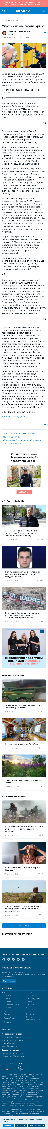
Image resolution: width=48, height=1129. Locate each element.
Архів (28, 1011)
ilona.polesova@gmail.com (14, 1037)
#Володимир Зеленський (15, 440)
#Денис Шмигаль (11, 437)
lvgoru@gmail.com (10, 1043)
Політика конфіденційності (33, 1018)
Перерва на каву (12, 1005)
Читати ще (24, 925)
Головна (6, 20)
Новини (7, 992)
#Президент (36, 440)
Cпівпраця (8, 1022)
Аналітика (32, 996)
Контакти (30, 1014)
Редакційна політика (12, 1018)
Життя (8, 1008)
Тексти (29, 992)
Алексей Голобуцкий (19, 32)
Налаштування (35, 1125)
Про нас (7, 1014)
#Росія (6, 433)
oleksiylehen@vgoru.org (13, 1056)
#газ (24, 433)
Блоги (15, 20)
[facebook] (3, 960)
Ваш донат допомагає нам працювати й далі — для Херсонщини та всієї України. (22, 3)
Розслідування (34, 999)
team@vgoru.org (10, 1046)
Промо (31, 1005)
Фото (30, 1002)
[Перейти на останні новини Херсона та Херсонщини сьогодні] (23, 11)
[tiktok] (23, 960)
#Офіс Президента (12, 443)
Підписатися (9, 981)
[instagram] (8, 960)
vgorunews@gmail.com (12, 1040)
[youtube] (13, 960)
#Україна (15, 433)
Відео (6, 1011)
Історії (8, 996)
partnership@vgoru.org (12, 1053)
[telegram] (18, 960)
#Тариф (31, 433)
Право (8, 1002)
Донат (22, 492)
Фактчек (9, 999)
